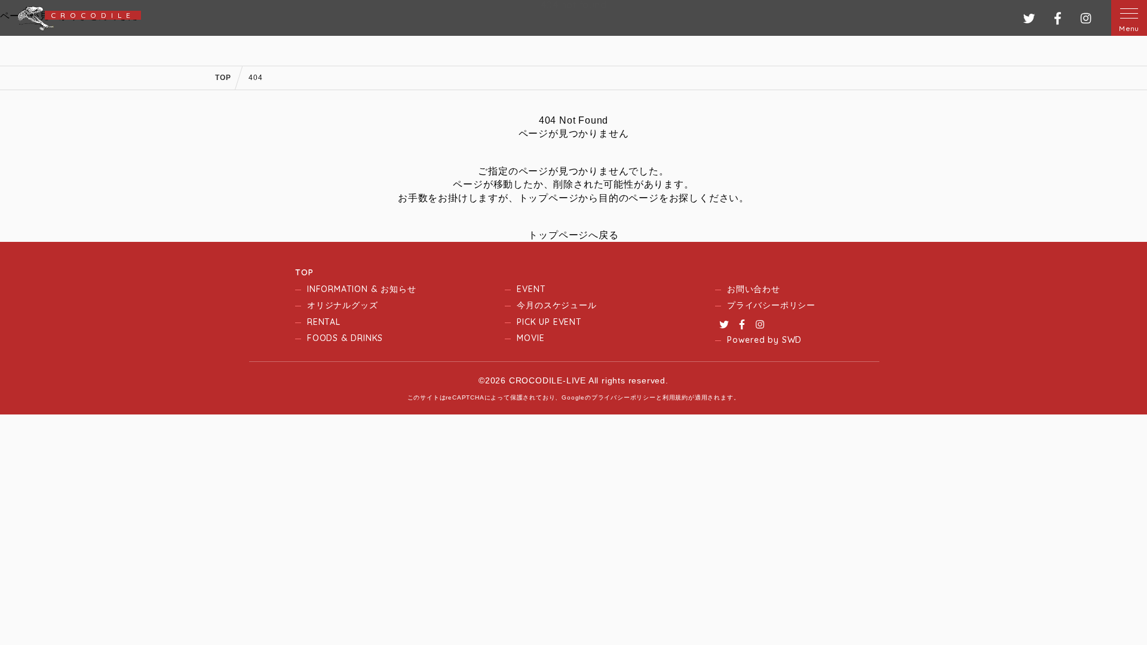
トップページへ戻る (573, 235)
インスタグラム (1085, 18)
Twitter (724, 324)
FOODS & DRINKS (345, 338)
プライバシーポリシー (771, 305)
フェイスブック (1057, 18)
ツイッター (1029, 18)
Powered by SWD (764, 339)
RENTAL (324, 322)
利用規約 (675, 397)
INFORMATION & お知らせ (361, 289)
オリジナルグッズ (342, 305)
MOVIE (530, 338)
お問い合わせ (753, 289)
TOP (304, 272)
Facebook (742, 324)
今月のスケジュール (556, 305)
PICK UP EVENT (549, 322)
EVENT (531, 289)
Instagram (760, 324)
